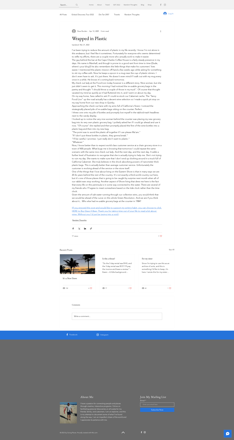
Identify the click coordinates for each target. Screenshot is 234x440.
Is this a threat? (108, 258)
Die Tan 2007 (104, 14)
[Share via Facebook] (73, 228)
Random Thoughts (132, 14)
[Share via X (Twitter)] (79, 228)
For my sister (147, 258)
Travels (117, 14)
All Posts (63, 14)
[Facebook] (160, 4)
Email (142, 400)
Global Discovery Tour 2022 (83, 14)
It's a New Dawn (70, 278)
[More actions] (160, 31)
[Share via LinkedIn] (85, 228)
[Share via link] (91, 228)
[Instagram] (165, 4)
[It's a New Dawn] (77, 264)
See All (171, 250)
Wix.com (95, 433)
